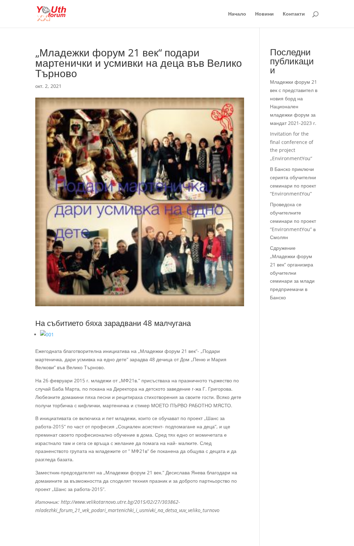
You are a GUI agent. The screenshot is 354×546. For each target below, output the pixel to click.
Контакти (294, 14)
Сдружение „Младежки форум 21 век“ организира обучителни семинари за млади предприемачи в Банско (292, 273)
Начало (237, 14)
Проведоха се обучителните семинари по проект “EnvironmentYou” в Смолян (293, 220)
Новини (264, 14)
